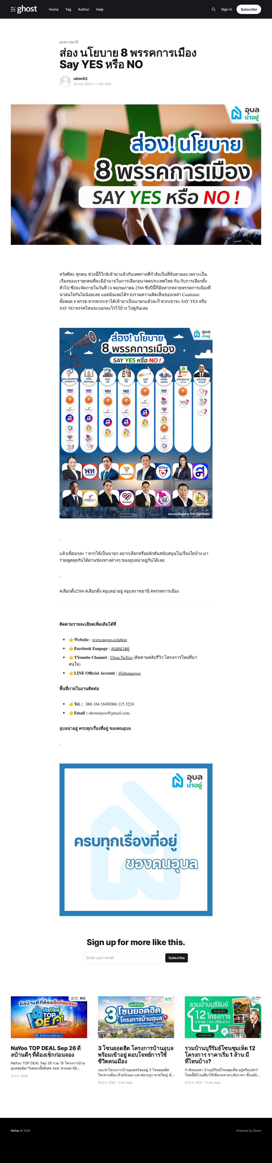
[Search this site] (213, 9)
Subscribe (249, 9)
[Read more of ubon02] (65, 81)
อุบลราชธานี (69, 42)
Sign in (226, 9)
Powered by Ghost (248, 1130)
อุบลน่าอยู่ (120, 648)
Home (53, 9)
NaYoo (15, 1130)
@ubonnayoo (129, 673)
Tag (68, 9)
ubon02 (81, 78)
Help (99, 9)
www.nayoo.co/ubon (109, 639)
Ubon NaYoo (121, 657)
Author (83, 9)
